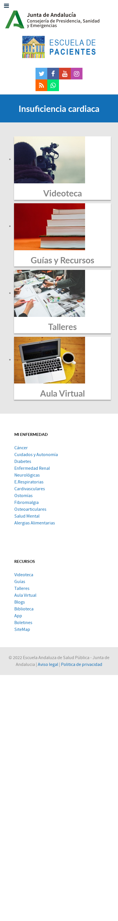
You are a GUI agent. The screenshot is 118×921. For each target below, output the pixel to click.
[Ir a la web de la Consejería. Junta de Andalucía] (59, 18)
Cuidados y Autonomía (36, 455)
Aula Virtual (62, 393)
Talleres (62, 327)
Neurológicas (27, 475)
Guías (19, 581)
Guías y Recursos (62, 260)
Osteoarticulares (30, 509)
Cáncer (21, 448)
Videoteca (62, 193)
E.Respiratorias (29, 482)
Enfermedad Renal (32, 468)
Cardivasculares (29, 489)
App (18, 616)
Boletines (23, 622)
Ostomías (23, 496)
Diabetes (22, 461)
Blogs (19, 602)
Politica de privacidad (81, 664)
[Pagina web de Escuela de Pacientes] (59, 47)
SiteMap (22, 629)
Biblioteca (24, 609)
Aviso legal (48, 664)
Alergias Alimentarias (34, 523)
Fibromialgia (26, 502)
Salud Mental (27, 516)
